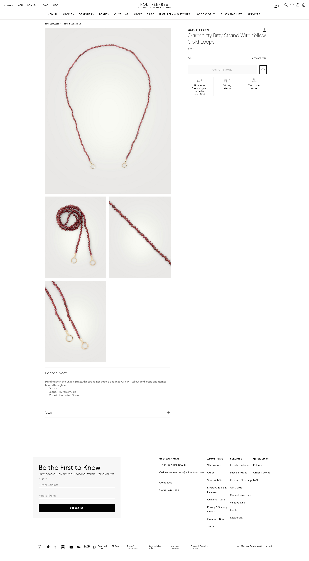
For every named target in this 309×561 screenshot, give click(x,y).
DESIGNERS (86, 14)
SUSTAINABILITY (231, 14)
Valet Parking (237, 502)
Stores (210, 526)
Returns (257, 465)
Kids (55, 5)
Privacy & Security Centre (217, 509)
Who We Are (214, 465)
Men (20, 5)
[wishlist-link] (292, 5)
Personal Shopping (241, 480)
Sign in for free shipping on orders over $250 (200, 90)
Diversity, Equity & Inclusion (217, 490)
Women (8, 5)
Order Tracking (262, 472)
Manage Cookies (175, 547)
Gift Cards (236, 487)
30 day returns (227, 87)
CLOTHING (121, 14)
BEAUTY (104, 14)
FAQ (255, 480)
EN (275, 5)
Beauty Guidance (240, 465)
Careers (212, 472)
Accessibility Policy (155, 547)
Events (233, 510)
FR (281, 5)
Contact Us (165, 482)
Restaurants (237, 517)
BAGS (150, 14)
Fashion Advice (238, 472)
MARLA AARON (198, 30)
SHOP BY (68, 14)
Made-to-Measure (240, 495)
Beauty (31, 5)
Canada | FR (102, 547)
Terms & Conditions (132, 547)
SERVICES (253, 14)
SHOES (138, 14)
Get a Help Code (169, 490)
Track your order (254, 87)
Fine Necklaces (72, 24)
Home (44, 5)
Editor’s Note (56, 373)
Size (48, 412)
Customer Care (216, 499)
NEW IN (52, 14)
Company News (216, 519)
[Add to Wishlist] (263, 69)
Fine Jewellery (53, 24)
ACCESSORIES (206, 14)
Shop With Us (214, 480)
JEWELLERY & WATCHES (174, 14)
